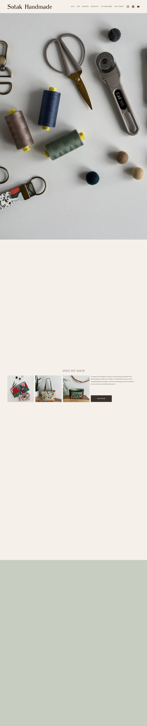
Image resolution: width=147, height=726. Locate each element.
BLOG (72, 6)
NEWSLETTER (94, 6)
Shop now (101, 398)
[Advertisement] (74, 545)
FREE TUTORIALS (119, 6)
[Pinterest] (133, 6)
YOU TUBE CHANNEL (106, 6)
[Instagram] (127, 6)
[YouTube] (138, 6)
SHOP (78, 6)
